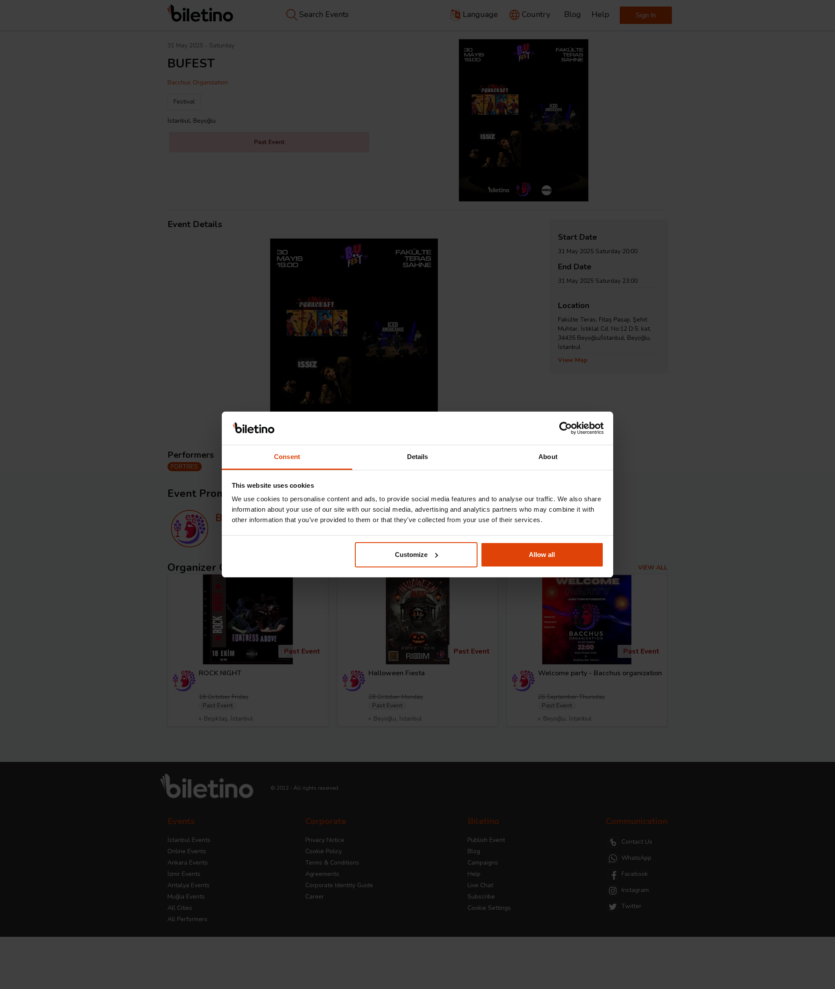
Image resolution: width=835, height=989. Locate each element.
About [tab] (548, 456)
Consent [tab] (287, 456)
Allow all (542, 554)
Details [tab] (417, 456)
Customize (411, 554)
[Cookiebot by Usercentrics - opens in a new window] (566, 428)
